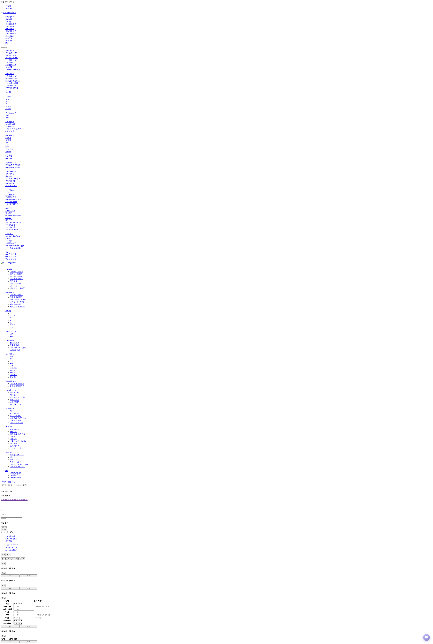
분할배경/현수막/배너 (14, 222)
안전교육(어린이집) (13, 81)
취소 (8, 554)
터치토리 (9, 156)
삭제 (9, 588)
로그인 (8, 6)
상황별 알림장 (11, 202)
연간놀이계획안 (11, 53)
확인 (3, 554)
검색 (24, 485)
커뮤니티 (9, 41)
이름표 (8, 218)
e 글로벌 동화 (10, 131)
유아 (7, 118)
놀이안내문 (9, 183)
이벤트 (8, 238)
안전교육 (9, 62)
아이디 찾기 (10, 536)
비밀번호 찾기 (11, 539)
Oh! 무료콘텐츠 (11, 256)
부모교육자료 (10, 197)
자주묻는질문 (10, 243)
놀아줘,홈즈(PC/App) (13, 199)
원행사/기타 (10, 181)
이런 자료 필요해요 (13, 248)
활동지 (8, 140)
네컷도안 (9, 220)
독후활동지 (9, 126)
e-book (7, 154)
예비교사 (9, 176)
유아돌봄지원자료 (12, 167)
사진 (7, 145)
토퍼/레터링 (10, 227)
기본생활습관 (10, 65)
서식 (7, 192)
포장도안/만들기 (11, 230)
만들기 (8, 138)
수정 (28, 588)
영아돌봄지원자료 (12, 165)
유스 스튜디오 (11, 186)
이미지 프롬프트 (11, 204)
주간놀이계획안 (11, 58)
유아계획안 (9, 19)
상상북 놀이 (10, 124)
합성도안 (9, 213)
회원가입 (9, 8)
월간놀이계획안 (11, 55)
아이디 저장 (8, 532)
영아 (7, 115)
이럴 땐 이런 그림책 (13, 129)
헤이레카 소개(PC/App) (14, 246)
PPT (7, 147)
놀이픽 (8, 22)
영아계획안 (9, 17)
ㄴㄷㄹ (8, 97)
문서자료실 (9, 36)
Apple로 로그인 (11, 550)
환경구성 (9, 38)
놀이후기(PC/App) (12, 236)
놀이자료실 (9, 29)
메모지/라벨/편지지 (13, 215)
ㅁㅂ (7, 99)
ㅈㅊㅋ (8, 106)
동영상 (8, 152)
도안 (7, 142)
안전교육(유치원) (12, 83)
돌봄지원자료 (10, 31)
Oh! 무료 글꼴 (10, 259)
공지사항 (9, 241)
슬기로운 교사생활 (12, 179)
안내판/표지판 (11, 225)
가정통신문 (9, 195)
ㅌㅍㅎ (8, 109)
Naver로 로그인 (11, 547)
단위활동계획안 (11, 60)
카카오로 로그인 (11, 545)
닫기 (9, 576)
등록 (28, 576)
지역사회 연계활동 (12, 69)
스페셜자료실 (10, 33)
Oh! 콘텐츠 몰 (10, 254)
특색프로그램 (10, 24)
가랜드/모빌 (10, 211)
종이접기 (9, 158)
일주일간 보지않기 (8, 559)
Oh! (6, 43)
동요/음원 (9, 149)
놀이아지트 (9, 174)
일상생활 (9, 67)
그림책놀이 (9, 26)
